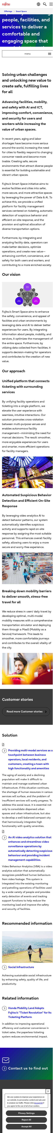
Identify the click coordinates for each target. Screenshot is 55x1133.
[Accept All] (38, 1103)
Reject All (26, 1120)
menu (36, 54)
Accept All (26, 1126)
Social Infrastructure (21, 967)
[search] (44, 4)
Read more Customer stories (25, 711)
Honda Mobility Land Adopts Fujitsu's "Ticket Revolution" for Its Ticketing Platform (29, 1013)
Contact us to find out (28, 1068)
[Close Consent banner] (48, 1091)
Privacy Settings (26, 1113)
